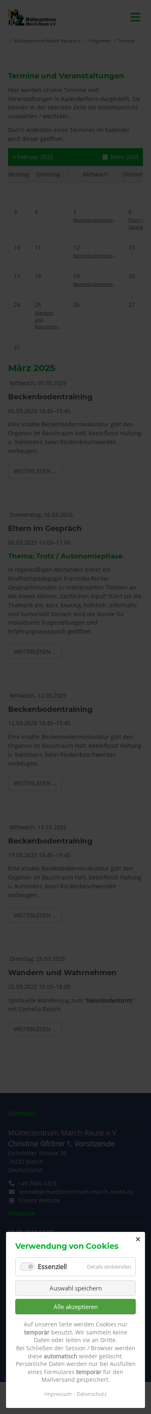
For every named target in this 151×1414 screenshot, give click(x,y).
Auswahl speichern (76, 1288)
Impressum (58, 1393)
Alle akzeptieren (76, 1307)
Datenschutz (92, 1393)
